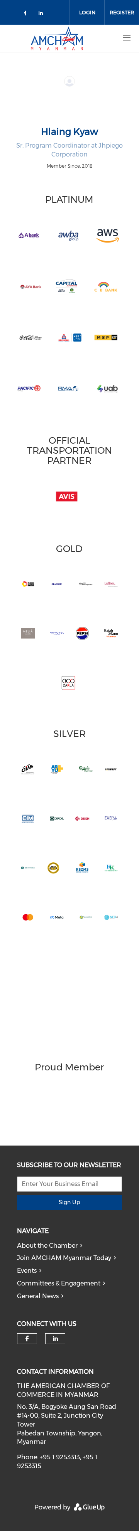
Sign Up (69, 1202)
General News (38, 1296)
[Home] (57, 38)
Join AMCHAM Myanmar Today (64, 1258)
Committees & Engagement (58, 1283)
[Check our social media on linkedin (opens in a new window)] (43, 14)
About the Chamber (47, 1245)
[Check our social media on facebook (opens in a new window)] (26, 14)
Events (27, 1270)
